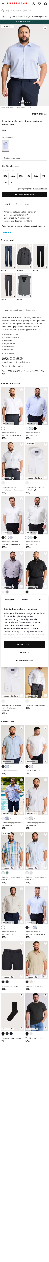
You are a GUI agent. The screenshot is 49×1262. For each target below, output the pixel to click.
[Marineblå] (11, 1033)
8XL (5, 182)
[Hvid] (3, 428)
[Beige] (3, 818)
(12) (45, 114)
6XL (36, 176)
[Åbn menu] (3, 3)
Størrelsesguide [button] (12, 166)
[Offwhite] (31, 981)
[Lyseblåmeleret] (7, 766)
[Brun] (7, 591)
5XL (28, 176)
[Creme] (3, 927)
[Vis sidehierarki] (3, 17)
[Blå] (7, 818)
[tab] (8, 204)
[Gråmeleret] (7, 1033)
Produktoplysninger (12, 158)
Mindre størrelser (40, 189)
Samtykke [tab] (9, 599)
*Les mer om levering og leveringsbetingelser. (23, 226)
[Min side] (33, 3)
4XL (20, 176)
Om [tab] (39, 599)
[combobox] (26, 10)
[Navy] (7, 981)
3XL (13, 176)
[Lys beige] (31, 818)
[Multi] (7, 872)
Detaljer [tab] (24, 599)
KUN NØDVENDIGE (24, 661)
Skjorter (11, 17)
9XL (13, 182)
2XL (5, 176)
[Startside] (17, 3)
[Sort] (35, 428)
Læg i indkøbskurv (24, 194)
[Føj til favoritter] (45, 28)
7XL (43, 176)
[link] (33, 3)
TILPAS (23, 653)
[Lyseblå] (5, 146)
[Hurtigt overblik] (14, 267)
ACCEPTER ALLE (24, 645)
